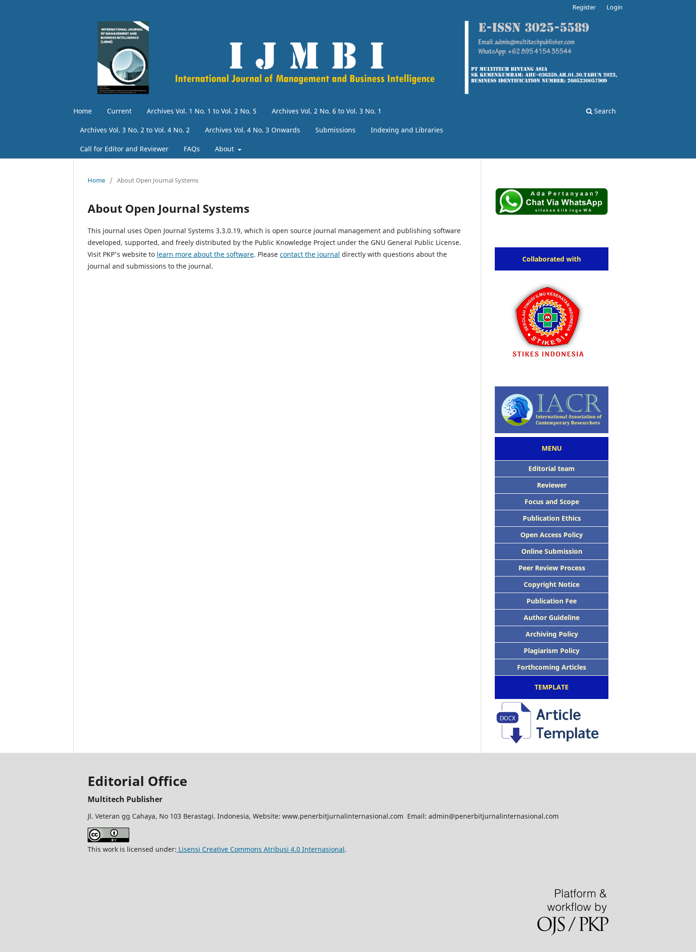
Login (615, 7)
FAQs (192, 148)
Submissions (335, 129)
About (225, 148)
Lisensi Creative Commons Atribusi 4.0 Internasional (261, 849)
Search (604, 110)
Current (119, 110)
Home (82, 110)
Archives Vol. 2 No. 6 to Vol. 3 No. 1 (327, 110)
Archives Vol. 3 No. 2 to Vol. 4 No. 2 (135, 129)
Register (584, 7)
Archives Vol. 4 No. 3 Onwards (252, 129)
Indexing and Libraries (407, 129)
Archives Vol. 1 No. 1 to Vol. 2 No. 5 (202, 110)
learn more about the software (205, 254)
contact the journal (310, 254)
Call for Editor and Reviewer (124, 148)
